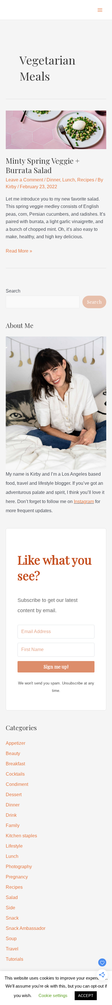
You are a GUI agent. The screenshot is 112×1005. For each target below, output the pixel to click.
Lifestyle (14, 846)
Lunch (68, 179)
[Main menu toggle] (100, 10)
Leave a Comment (24, 179)
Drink (11, 815)
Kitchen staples (21, 835)
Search (13, 291)
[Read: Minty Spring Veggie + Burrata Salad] (56, 129)
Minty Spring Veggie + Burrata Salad (43, 165)
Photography (19, 866)
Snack (12, 918)
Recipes (85, 179)
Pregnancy (17, 876)
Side (10, 907)
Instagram (84, 501)
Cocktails (15, 774)
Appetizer (15, 743)
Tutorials (14, 959)
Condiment (17, 784)
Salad (12, 897)
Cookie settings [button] (52, 995)
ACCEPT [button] (85, 996)
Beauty (13, 753)
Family (13, 825)
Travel (12, 948)
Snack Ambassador (25, 928)
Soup (11, 938)
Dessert (14, 794)
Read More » (19, 251)
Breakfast (15, 763)
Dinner (53, 179)
